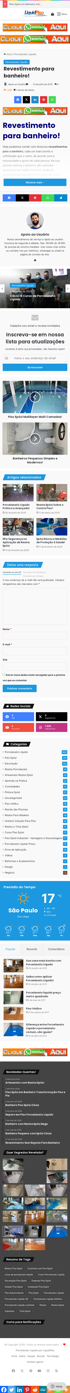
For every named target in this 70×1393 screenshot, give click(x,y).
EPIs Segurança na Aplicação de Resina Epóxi (16, 542)
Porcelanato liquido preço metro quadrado (43, 994)
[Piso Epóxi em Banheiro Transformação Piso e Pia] (13, 1164)
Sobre (22, 1356)
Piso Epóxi (11, 757)
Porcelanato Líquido (25, 54)
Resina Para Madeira (17, 815)
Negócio (9, 872)
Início (9, 54)
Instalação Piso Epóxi (38, 1286)
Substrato (9, 1311)
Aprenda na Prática (16, 780)
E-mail (7, 644)
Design (9, 866)
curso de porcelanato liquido (19, 1274)
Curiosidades (12, 786)
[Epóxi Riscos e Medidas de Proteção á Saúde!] (51, 526)
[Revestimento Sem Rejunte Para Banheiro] (57, 1177)
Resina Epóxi (57, 1305)
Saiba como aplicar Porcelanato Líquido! (40, 978)
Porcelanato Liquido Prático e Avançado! (16, 506)
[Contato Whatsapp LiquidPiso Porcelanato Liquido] (35, 26)
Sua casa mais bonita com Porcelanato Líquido (43, 962)
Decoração (11, 763)
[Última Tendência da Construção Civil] (13, 1216)
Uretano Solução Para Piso (20, 820)
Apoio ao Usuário (16, 84)
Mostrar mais (34, 182)
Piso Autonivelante (14, 1292)
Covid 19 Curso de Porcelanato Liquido (32, 297)
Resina (42, 1305)
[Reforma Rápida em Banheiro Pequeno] (35, 1190)
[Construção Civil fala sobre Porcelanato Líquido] (13, 1231)
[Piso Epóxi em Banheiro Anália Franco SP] (13, 1190)
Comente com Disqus (33, 576)
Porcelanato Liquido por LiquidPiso (35, 1350)
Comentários (56, 949)
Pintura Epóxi (12, 792)
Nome (7, 629)
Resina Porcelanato (16, 769)
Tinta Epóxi (25, 1311)
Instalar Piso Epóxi (14, 1286)
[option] (35, 288)
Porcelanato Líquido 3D (16, 1299)
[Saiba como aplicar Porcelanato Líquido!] (13, 981)
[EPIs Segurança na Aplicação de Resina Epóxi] (18, 526)
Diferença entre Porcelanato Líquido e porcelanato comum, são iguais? (45, 1028)
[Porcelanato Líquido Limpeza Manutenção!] (13, 1203)
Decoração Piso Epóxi (16, 1280)
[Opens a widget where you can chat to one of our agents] (56, 1386)
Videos (9, 855)
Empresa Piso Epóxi (41, 1280)
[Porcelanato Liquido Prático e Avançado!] (18, 492)
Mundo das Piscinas (16, 809)
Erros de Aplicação (15, 849)
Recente (32, 949)
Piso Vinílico (11, 803)
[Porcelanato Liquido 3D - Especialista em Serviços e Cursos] (33, 13)
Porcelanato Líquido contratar (19, 1305)
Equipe (31, 1356)
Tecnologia (53, 1356)
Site (5, 659)
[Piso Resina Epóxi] (35, 1231)
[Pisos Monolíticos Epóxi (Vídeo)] (13, 1244)
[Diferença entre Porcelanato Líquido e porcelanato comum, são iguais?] (13, 1029)
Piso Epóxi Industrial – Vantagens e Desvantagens (33, 838)
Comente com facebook (34, 572)
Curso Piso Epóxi (14, 832)
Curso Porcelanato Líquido (51, 1274)
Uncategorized (13, 798)
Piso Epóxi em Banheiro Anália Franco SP (32, 4)
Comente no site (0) (12, 572)
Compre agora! (35, 1361)
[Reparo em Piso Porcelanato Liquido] (57, 1164)
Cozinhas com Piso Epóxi (40, 1268)
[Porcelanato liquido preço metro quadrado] (13, 997)
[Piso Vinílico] (13, 1013)
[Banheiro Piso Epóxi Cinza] (35, 1164)
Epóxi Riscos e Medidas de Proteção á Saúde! (51, 540)
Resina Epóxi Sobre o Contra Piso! (50, 506)
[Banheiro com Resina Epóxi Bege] (13, 1177)
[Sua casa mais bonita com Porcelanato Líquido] (13, 965)
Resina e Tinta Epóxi (16, 826)
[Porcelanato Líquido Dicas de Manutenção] (35, 1203)
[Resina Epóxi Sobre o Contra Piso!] (51, 492)
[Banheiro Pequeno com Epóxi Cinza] (35, 1177)
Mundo (41, 1356)
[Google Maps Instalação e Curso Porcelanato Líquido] (57, 1216)
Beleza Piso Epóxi (13, 1268)
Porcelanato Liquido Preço (20, 843)
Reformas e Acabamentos (20, 861)
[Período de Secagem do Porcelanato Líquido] (35, 1244)
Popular (10, 949)
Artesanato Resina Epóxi (19, 775)
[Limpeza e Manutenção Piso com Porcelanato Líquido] (57, 1203)
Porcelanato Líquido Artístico (47, 1299)
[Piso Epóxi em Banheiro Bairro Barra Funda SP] (57, 1190)
